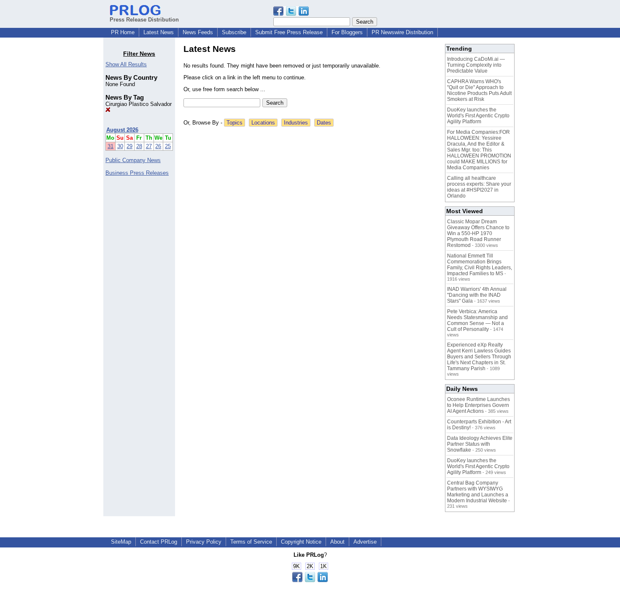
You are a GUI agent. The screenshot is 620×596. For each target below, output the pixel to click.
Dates (324, 122)
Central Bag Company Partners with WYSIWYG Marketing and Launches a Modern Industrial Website (477, 492)
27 (149, 146)
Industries (296, 122)
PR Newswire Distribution (402, 32)
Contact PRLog (158, 542)
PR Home (123, 32)
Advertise (365, 542)
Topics (234, 122)
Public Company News (133, 160)
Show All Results (126, 64)
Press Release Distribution (144, 19)
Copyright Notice (301, 542)
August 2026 (122, 130)
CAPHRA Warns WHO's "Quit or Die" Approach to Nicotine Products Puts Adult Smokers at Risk (479, 90)
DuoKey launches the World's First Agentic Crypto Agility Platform (478, 116)
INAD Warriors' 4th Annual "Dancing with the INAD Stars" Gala (477, 295)
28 (139, 146)
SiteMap (121, 542)
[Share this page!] (291, 14)
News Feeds (198, 32)
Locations (263, 122)
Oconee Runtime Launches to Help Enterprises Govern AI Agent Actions (478, 405)
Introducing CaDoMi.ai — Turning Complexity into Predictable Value (476, 65)
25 (168, 146)
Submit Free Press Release (289, 32)
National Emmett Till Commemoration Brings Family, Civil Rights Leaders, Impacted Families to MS (479, 264)
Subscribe (234, 32)
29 (129, 146)
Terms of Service (251, 542)
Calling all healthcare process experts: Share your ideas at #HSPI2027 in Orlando (479, 187)
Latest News (158, 32)
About (337, 542)
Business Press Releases (137, 173)
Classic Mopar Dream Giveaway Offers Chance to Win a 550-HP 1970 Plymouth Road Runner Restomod (478, 233)
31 (110, 146)
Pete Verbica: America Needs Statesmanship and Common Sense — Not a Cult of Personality (477, 320)
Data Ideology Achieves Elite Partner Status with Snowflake (479, 444)
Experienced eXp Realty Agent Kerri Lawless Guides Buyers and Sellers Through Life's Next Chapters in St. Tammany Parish (479, 356)
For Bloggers (347, 32)
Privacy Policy (203, 542)
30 (120, 146)
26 (158, 146)
